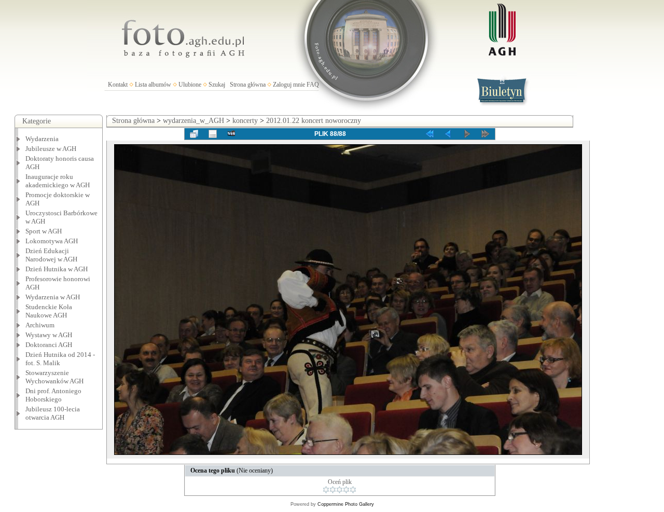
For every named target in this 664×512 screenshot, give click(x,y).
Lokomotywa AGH (51, 241)
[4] (346, 489)
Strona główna (248, 84)
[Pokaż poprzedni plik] (448, 134)
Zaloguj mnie (289, 84)
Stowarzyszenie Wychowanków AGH (54, 377)
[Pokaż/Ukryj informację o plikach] (212, 134)
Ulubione (189, 84)
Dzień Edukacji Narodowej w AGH (51, 255)
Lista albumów (153, 84)
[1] (326, 489)
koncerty (245, 120)
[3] (339, 489)
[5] (353, 489)
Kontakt (118, 84)
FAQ (313, 84)
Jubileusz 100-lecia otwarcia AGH (52, 413)
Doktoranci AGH (48, 345)
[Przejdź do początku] (429, 134)
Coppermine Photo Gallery (345, 504)
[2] (332, 489)
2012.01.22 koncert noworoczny (313, 120)
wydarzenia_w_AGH (193, 120)
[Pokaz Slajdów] (231, 134)
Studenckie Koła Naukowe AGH (48, 311)
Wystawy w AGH (48, 335)
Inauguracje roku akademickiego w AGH (57, 181)
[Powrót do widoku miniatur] (194, 134)
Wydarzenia (42, 139)
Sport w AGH (43, 231)
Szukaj (217, 84)
